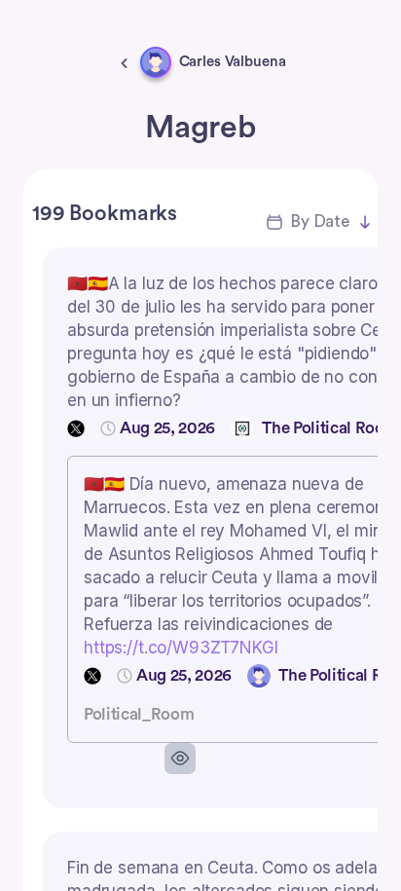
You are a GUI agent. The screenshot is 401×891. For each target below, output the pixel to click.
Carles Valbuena (232, 62)
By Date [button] (319, 221)
